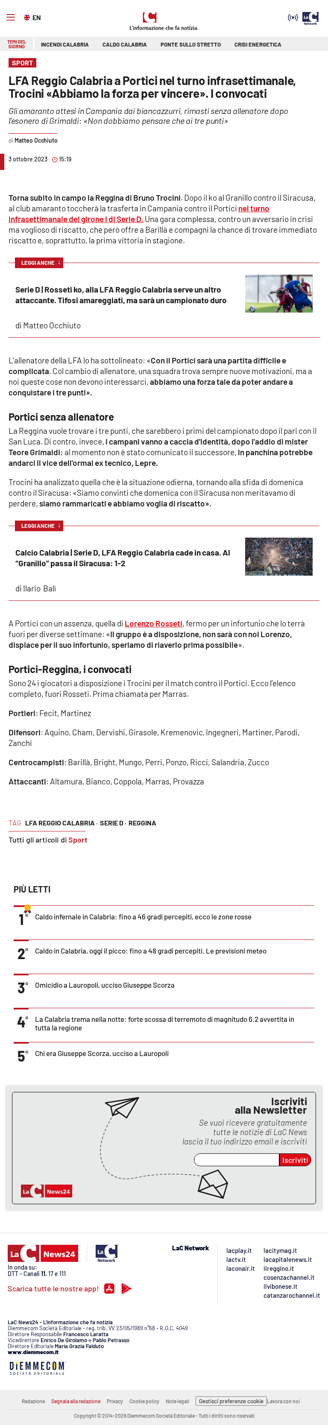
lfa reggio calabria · (61, 823)
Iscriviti (295, 1160)
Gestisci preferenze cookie (231, 1401)
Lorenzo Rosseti (153, 623)
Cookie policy (144, 1401)
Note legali (177, 1401)
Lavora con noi (283, 1401)
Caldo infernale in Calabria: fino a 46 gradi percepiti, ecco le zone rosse (143, 916)
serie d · (113, 823)
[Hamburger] (10, 17)
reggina (142, 823)
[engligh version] (27, 17)
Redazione (33, 1401)
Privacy (115, 1401)
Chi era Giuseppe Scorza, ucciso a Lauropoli (102, 1053)
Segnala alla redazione (75, 1401)
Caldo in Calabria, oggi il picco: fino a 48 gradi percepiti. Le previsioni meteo (150, 950)
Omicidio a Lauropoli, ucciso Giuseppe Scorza (105, 984)
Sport (78, 839)
